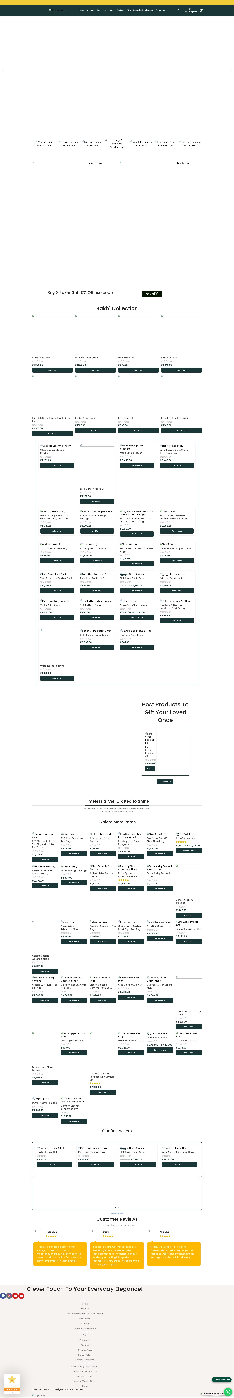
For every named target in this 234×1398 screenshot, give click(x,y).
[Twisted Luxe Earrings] (97, 601)
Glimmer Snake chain (171, 578)
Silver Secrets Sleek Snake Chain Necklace (174, 451)
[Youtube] (15, 1296)
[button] (2, 70)
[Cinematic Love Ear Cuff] (189, 923)
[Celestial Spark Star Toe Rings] (103, 922)
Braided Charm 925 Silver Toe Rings (43, 872)
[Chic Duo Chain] (160, 922)
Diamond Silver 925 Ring (131, 1040)
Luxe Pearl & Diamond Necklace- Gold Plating (172, 607)
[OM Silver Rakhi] (181, 335)
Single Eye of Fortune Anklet (135, 605)
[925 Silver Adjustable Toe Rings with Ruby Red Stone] (57, 511)
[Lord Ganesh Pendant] (97, 465)
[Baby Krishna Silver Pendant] (103, 834)
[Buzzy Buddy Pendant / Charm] (160, 868)
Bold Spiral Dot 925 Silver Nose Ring (157, 840)
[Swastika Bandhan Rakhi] (181, 395)
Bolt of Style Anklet (186, 838)
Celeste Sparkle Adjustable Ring (40, 957)
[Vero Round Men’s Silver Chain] (57, 574)
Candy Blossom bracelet (184, 901)
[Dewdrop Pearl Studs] (137, 630)
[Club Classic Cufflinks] (131, 979)
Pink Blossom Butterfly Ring (94, 634)
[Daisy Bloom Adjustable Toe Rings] (189, 992)
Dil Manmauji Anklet (157, 1037)
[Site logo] (57, 10)
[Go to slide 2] (118, 1207)
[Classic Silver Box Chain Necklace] (74, 979)
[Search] (179, 10)
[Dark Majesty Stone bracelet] (45, 1048)
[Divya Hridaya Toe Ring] (45, 1098)
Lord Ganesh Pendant (92, 488)
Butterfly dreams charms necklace (127, 875)
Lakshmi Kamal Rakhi (86, 357)
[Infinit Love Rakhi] (52, 335)
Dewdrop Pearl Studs (131, 634)
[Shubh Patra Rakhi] (95, 395)
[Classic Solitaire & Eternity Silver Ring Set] (103, 979)
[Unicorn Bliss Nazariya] (57, 646)
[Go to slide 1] (115, 1207)
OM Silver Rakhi (169, 357)
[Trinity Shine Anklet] (57, 601)
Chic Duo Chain (155, 926)
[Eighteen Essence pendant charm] (74, 1100)
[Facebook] (3, 1296)
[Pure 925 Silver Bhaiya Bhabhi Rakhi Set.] (52, 395)
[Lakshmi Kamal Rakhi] (95, 335)
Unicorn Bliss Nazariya (52, 665)
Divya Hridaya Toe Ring (44, 1102)
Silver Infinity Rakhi (128, 418)
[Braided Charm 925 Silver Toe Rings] (45, 866)
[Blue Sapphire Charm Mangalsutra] (131, 835)
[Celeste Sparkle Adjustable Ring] (45, 936)
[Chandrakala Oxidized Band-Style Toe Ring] (131, 922)
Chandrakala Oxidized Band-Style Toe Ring (130, 928)
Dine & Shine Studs (186, 1040)
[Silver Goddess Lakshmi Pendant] (57, 445)
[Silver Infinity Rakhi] (138, 395)
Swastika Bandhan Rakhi (174, 418)
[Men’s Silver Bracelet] (137, 447)
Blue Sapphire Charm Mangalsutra (129, 843)
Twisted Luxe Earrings (91, 605)
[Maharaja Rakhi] (138, 335)
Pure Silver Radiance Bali (93, 578)
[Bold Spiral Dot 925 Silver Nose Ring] (160, 834)
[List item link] (85, 1304)
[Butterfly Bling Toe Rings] (97, 544)
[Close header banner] (231, 2)
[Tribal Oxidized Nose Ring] (57, 544)
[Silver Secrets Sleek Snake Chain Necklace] (177, 445)
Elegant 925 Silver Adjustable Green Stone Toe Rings (135, 520)
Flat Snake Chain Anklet (132, 578)
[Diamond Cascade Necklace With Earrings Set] (103, 1051)
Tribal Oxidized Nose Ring (54, 548)
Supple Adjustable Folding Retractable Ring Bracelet (174, 517)
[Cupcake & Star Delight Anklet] (160, 979)
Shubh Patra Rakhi (85, 418)
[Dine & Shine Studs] (189, 1035)
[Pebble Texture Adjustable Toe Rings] (137, 544)
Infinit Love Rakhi (41, 357)
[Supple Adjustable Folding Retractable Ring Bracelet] (177, 511)
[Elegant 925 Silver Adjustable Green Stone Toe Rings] (137, 513)
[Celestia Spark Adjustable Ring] (177, 544)
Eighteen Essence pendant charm (70, 1107)
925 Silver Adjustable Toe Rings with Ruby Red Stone (54, 517)
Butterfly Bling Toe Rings (93, 548)
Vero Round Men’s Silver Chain (56, 578)
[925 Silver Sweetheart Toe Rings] (74, 834)
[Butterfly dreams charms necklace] (131, 868)
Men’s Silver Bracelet (131, 452)
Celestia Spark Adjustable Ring (176, 548)
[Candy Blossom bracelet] (189, 881)
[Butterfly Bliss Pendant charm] (103, 868)
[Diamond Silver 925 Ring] (131, 1035)
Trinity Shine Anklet (50, 605)
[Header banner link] (113, 2)
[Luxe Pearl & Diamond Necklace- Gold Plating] (177, 601)
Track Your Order (222, 1379)
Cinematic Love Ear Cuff (189, 929)
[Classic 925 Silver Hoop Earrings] (97, 511)
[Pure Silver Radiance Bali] (97, 574)
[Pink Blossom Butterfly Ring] (97, 630)
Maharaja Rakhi (126, 357)
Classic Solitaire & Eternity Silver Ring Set (101, 986)
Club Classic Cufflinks (130, 984)
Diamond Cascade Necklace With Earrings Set (102, 1076)
